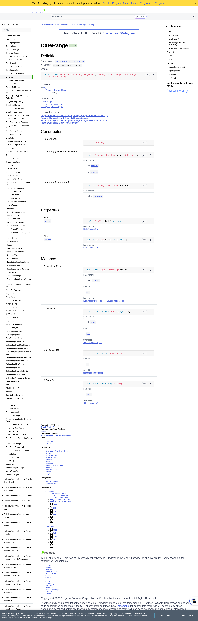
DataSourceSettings (14, 70)
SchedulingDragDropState (17, 348)
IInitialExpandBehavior (15, 226)
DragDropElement (13, 105)
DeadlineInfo (11, 84)
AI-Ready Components (61, 435)
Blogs (47, 461)
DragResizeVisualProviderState (18, 127)
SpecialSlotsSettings (14, 398)
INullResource (12, 241)
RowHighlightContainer (15, 331)
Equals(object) (51, 308)
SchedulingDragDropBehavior (18, 345)
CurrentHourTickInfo (14, 60)
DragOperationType (14, 112)
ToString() (49, 380)
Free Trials (49, 441)
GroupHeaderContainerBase (17, 152)
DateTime (94, 166)
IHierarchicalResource (15, 222)
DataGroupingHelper (14, 67)
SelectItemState (12, 381)
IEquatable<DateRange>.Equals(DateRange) (104, 301)
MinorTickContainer (14, 300)
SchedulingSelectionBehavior (18, 378)
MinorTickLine (12, 307)
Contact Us (50, 491)
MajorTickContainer (14, 290)
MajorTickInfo (11, 294)
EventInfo (10, 138)
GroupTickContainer (14, 172)
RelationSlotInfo (12, 318)
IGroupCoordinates (14, 219)
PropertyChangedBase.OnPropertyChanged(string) (64, 118)
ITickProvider (11, 272)
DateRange (10, 77)
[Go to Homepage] (44, 13)
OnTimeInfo (10, 314)
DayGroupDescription (15, 80)
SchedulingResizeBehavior (17, 371)
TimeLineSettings (13, 416)
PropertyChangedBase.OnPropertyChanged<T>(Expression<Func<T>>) (74, 120)
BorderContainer (13, 36)
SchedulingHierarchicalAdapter (19, 357)
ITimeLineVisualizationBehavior (18, 280)
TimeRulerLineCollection (16, 435)
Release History (52, 457)
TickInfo (9, 402)
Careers (48, 576)
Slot (7, 385)
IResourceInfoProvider (15, 252)
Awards (48, 569)
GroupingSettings (13, 162)
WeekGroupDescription (15, 471)
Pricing (48, 443)
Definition (49, 55)
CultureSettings (12, 53)
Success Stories (52, 482)
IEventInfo (10, 209)
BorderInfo (10, 39)
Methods (48, 259)
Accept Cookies (164, 615)
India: (59, 498)
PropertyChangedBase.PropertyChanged (59, 123)
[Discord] (51, 523)
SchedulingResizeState (15, 374)
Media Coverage (52, 573)
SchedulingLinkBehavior (16, 364)
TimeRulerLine (12, 431)
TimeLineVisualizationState (17, 425)
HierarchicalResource (15, 188)
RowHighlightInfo (13, 335)
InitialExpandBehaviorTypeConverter (19, 234)
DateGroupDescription (15, 73)
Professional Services (54, 466)
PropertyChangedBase (55, 90)
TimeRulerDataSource (15, 428)
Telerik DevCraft (47, 427)
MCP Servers (46, 435)
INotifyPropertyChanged (52, 106)
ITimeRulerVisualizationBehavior (18, 286)
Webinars (49, 463)
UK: (59, 495)
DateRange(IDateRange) (56, 182)
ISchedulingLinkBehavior (16, 265)
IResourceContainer (14, 248)
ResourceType (12, 328)
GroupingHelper (12, 159)
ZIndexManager (12, 475)
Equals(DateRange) (54, 266)
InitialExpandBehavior (15, 229)
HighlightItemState (13, 191)
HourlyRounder (12, 195)
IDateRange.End (90, 229)
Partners (48, 468)
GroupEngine (11, 148)
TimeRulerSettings (13, 444)
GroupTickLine (12, 176)
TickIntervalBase (13, 409)
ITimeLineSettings (13, 276)
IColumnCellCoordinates (16, 202)
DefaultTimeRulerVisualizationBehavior (18, 97)
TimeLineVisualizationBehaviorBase (19, 420)
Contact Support (177, 91)
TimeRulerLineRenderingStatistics (19, 439)
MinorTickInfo (11, 304)
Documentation (51, 455)
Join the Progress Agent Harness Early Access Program (134, 3)
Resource (10, 321)
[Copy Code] (153, 74)
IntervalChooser (12, 238)
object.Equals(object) (92, 343)
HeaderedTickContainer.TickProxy (18, 184)
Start (46, 236)
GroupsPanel (11, 169)
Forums (48, 459)
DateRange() (50, 139)
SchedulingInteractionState (17, 361)
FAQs (47, 474)
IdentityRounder (12, 205)
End (46, 217)
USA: (59, 493)
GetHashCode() (52, 350)
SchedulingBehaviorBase (16, 342)
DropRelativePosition (14, 131)
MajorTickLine (12, 297)
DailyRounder (11, 63)
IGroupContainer (13, 215)
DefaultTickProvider (14, 87)
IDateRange (46, 102)
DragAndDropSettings (15, 102)
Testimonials (50, 484)
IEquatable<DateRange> (52, 104)
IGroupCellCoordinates (15, 212)
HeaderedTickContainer (16, 179)
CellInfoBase (11, 46)
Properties (50, 210)
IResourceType (12, 255)
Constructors (52, 131)
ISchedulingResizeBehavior (17, 269)
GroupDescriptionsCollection (18, 145)
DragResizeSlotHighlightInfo (17, 115)
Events (48, 472)
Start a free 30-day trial (118, 33)
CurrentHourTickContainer (17, 56)
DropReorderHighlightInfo (16, 135)
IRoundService (12, 259)
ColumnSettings (12, 50)
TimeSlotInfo (11, 454)
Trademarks (122, 606)
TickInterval (10, 405)
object (46, 87)
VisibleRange (11, 464)
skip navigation (37, 13)
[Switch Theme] (194, 17)
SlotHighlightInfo (13, 388)
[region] (99, 615)
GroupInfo (10, 155)
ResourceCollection (14, 324)
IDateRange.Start (91, 248)
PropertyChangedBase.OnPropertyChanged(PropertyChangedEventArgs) (74, 115)
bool (88, 292)
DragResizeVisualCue (15, 119)
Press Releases (51, 571)
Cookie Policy (108, 615)
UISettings (10, 461)
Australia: (61, 502)
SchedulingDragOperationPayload (18, 353)
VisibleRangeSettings (15, 468)
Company (49, 565)
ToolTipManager (12, 457)
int (87, 364)
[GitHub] (51, 520)
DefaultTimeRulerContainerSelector (18, 92)
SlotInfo (9, 392)
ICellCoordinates (13, 198)
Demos (48, 453)
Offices (48, 578)
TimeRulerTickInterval (15, 447)
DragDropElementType (15, 108)
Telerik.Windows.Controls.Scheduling (69, 25)
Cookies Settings (186, 615)
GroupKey (10, 165)
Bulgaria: (60, 500)
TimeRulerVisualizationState (17, 451)
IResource (10, 245)
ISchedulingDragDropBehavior (18, 262)
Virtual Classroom (52, 470)
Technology (50, 567)
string (88, 394)
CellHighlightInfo (13, 43)
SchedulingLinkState (14, 368)
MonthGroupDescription (15, 311)
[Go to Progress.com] (48, 554)
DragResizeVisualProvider (17, 122)
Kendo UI (45, 431)
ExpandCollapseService (16, 141)
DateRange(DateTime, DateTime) (61, 151)
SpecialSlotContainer (14, 395)
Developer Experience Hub (56, 451)
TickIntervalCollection (15, 412)
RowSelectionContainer (16, 338)
